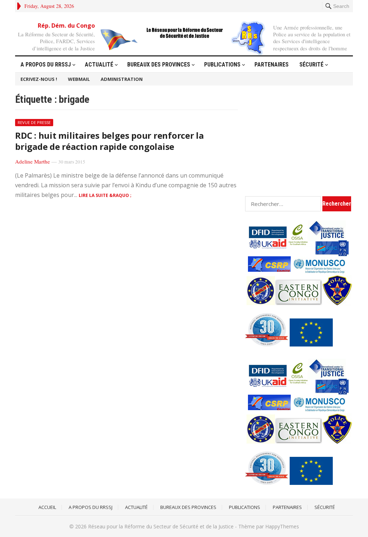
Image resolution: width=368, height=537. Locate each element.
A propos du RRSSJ (45, 64)
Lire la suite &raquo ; (105, 195)
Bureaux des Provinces (158, 64)
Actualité (99, 64)
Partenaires (271, 64)
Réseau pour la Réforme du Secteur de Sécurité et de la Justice (161, 526)
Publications (222, 64)
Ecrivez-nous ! (38, 79)
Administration (122, 79)
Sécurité (311, 64)
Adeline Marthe (32, 161)
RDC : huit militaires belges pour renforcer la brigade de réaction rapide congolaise (109, 140)
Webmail (79, 79)
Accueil (47, 507)
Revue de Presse (34, 122)
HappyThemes (282, 526)
